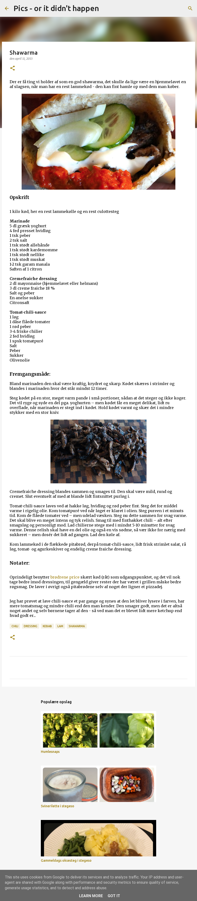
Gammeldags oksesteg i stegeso (66, 860)
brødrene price (65, 577)
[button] (12, 68)
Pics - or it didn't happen (56, 8)
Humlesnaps (50, 752)
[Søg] (106, 8)
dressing (30, 626)
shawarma (77, 626)
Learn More (91, 896)
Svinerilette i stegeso (57, 806)
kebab (47, 626)
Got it (114, 896)
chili (15, 626)
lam (60, 626)
